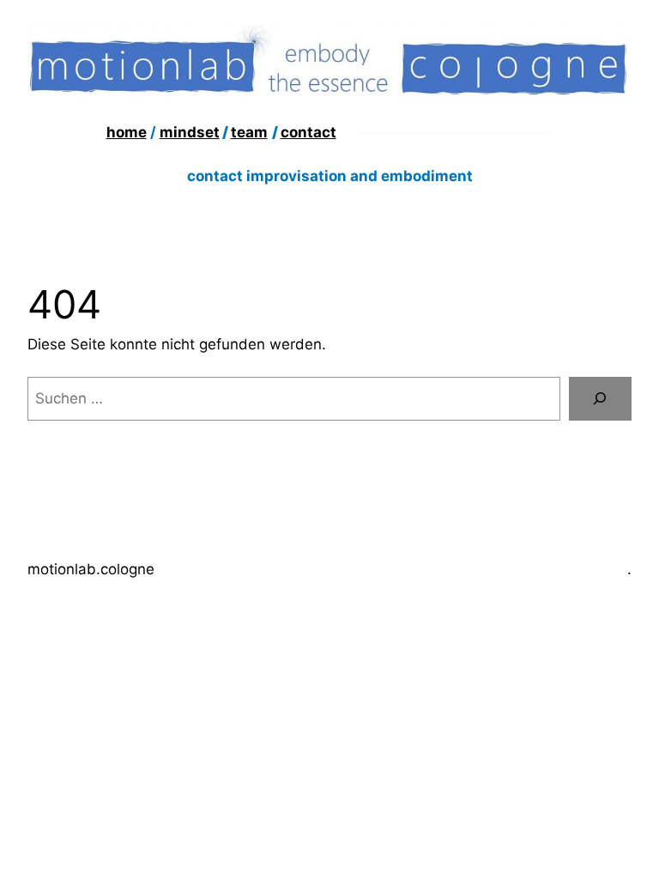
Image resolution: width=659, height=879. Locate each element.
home (126, 132)
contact (308, 132)
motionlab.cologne (90, 569)
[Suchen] (600, 399)
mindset (190, 132)
